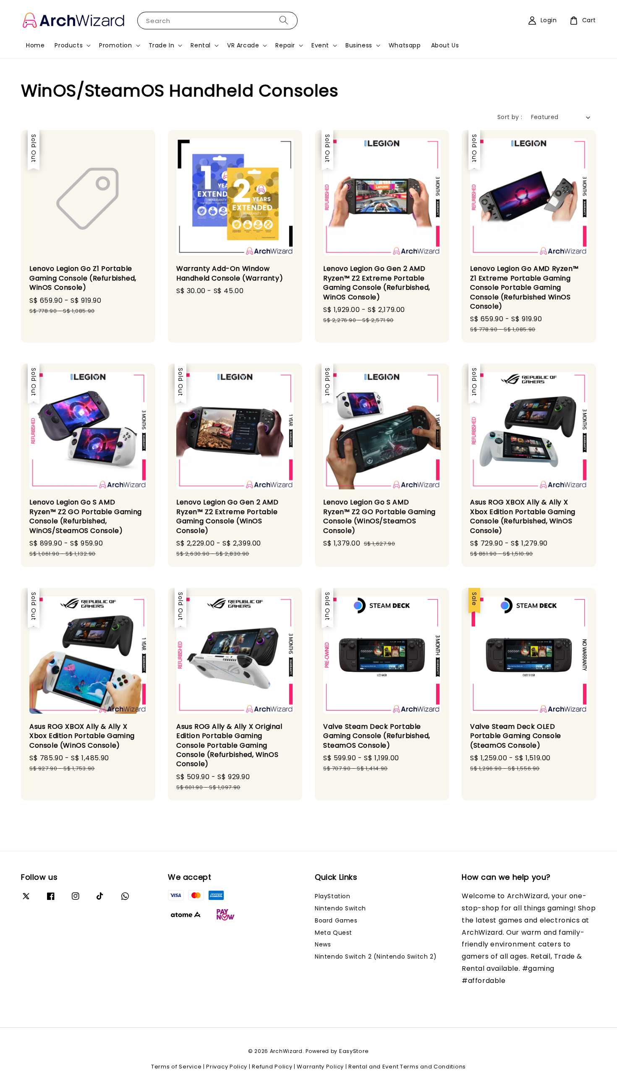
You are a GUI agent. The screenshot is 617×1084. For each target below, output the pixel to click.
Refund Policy (272, 1067)
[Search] (283, 20)
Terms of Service (176, 1067)
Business (358, 45)
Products (69, 45)
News (323, 944)
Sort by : (510, 117)
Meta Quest (333, 932)
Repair (285, 45)
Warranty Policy (320, 1067)
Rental (201, 45)
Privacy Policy (226, 1067)
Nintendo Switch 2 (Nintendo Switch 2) (376, 956)
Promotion (115, 45)
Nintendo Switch (340, 908)
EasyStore (354, 1051)
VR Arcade (243, 45)
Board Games (336, 920)
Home (35, 45)
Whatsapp (405, 45)
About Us (445, 45)
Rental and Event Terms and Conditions (407, 1067)
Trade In (162, 45)
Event (320, 45)
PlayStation (332, 896)
